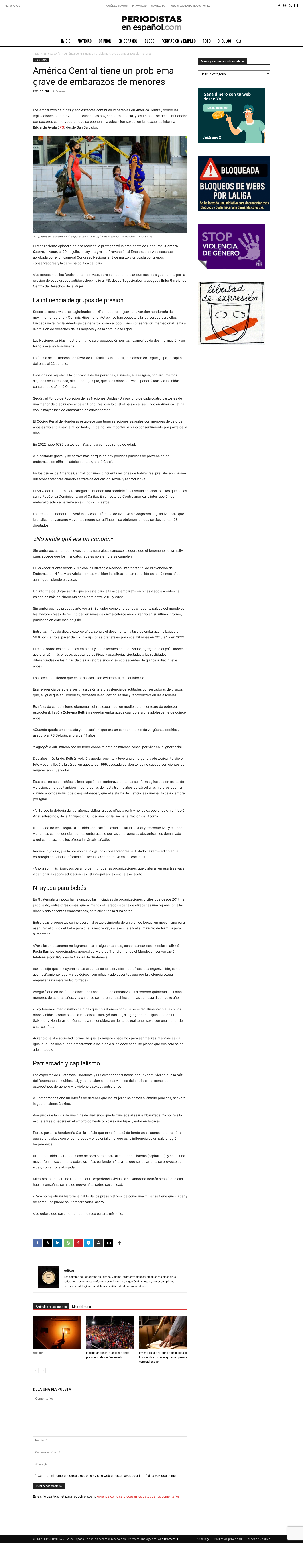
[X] (290, 5)
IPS (61, 127)
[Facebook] (279, 5)
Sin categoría (52, 53)
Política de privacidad (228, 1539)
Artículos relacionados (51, 1307)
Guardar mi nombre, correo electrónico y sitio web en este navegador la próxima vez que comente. (109, 1475)
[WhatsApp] (68, 1243)
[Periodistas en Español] (151, 23)
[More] (119, 1243)
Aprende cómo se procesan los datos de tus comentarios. (138, 1496)
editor (44, 91)
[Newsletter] (296, 5)
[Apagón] (57, 1332)
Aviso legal (203, 1539)
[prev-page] (36, 1370)
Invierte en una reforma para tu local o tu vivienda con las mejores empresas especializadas (163, 1357)
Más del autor (81, 1307)
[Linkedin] (57, 1243)
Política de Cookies (258, 1539)
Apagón (38, 1352)
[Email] (108, 1243)
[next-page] (43, 1370)
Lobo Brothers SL (168, 1539)
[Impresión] (98, 1243)
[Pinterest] (78, 1243)
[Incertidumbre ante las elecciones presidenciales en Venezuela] (110, 1332)
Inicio (36, 53)
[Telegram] (88, 1243)
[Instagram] (285, 5)
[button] (238, 40)
